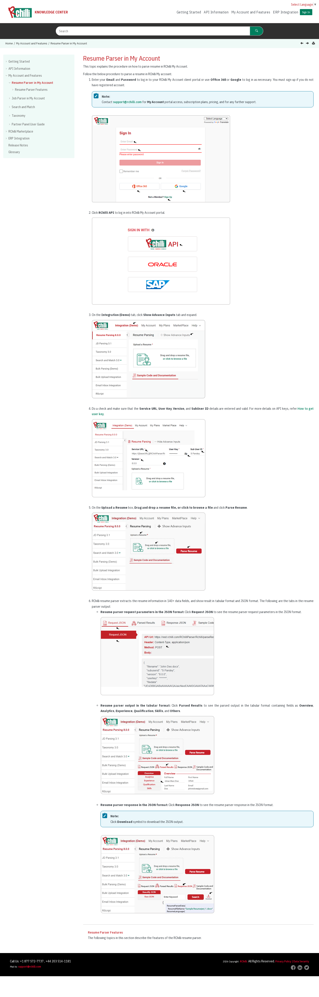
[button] (6, 61)
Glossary (14, 152)
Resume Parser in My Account (69, 43)
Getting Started (189, 12)
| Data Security (300, 961)
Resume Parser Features (31, 89)
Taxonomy (18, 115)
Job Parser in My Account (28, 98)
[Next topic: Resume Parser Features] (307, 44)
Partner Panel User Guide (28, 124)
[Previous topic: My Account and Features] (302, 44)
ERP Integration (285, 12)
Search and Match (23, 107)
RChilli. (244, 961)
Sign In (306, 12)
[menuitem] (188, 12)
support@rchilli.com (127, 102)
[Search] (256, 31)
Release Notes (18, 145)
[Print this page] (314, 43)
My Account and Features (250, 12)
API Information (216, 12)
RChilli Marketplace (20, 131)
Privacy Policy (283, 961)
